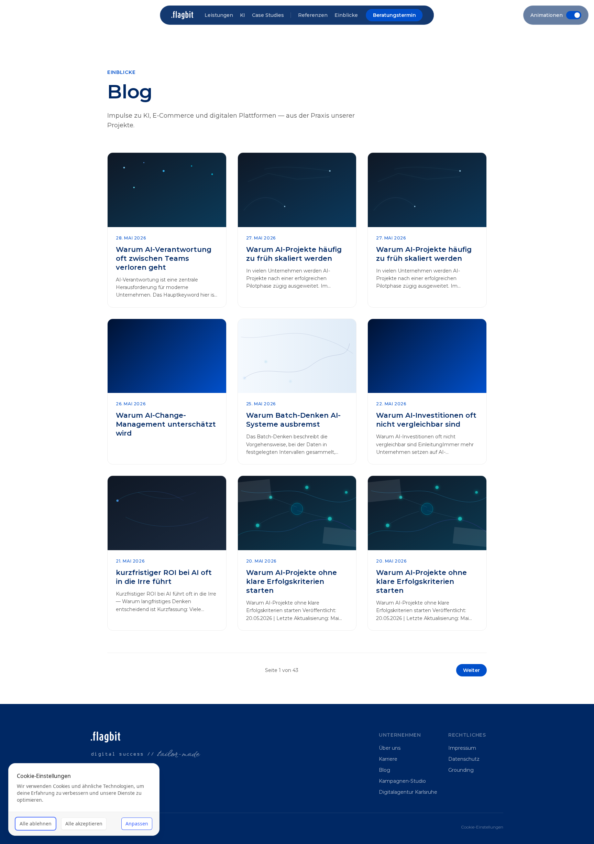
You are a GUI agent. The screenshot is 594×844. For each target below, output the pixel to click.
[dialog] (84, 799)
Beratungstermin (394, 15)
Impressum (462, 748)
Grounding (461, 770)
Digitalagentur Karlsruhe (408, 792)
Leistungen (219, 15)
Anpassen (136, 823)
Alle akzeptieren (83, 823)
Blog (384, 770)
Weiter (471, 670)
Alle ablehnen (36, 823)
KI (242, 15)
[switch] (555, 15)
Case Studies (268, 15)
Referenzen (313, 15)
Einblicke (346, 15)
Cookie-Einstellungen (482, 827)
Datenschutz (464, 759)
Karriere (388, 759)
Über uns (389, 748)
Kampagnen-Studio (402, 781)
